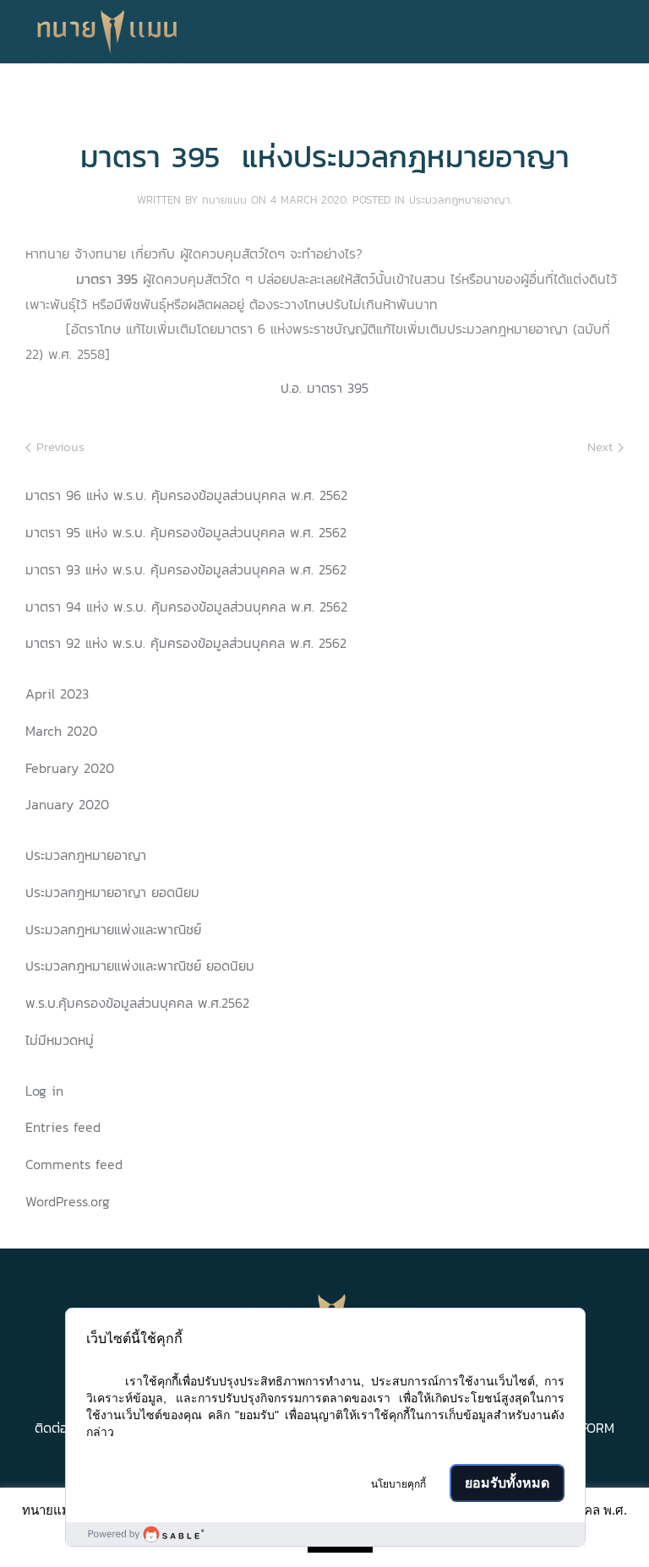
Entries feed (63, 1127)
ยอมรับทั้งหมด (507, 1483)
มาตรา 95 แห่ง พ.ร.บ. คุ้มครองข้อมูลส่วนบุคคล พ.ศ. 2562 (185, 532)
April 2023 (57, 693)
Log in (44, 1090)
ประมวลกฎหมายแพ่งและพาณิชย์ (113, 929)
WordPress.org (67, 1201)
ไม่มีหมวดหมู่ (59, 1040)
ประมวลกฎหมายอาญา (459, 200)
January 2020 (67, 804)
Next (602, 446)
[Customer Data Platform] (325, 1534)
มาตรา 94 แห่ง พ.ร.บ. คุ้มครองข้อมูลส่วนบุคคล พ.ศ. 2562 (186, 606)
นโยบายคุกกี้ (398, 1484)
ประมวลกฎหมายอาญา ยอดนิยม (112, 892)
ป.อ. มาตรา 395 (324, 388)
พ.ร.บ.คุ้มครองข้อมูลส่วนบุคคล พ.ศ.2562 (137, 1003)
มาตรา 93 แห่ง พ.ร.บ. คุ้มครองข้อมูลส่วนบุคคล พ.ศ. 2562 (185, 569)
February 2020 (69, 768)
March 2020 (61, 731)
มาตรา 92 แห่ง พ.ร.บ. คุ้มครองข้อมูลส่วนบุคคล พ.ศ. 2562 (185, 643)
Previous (58, 446)
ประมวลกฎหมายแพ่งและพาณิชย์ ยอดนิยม (139, 965)
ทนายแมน (224, 200)
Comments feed (74, 1164)
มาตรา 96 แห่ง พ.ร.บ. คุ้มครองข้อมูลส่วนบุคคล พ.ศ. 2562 (186, 495)
